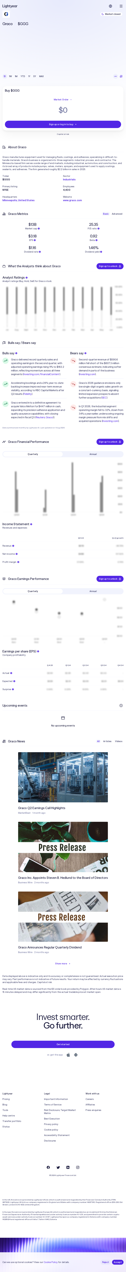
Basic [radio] (106, 213)
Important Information (56, 1099)
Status (6, 1126)
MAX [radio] (41, 76)
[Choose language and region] (110, 6)
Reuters (40, 417)
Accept (118, 1262)
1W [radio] (10, 76)
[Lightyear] (10, 6)
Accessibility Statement (57, 1135)
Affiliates (90, 1104)
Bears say (77, 353)
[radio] (115, 76)
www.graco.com (72, 200)
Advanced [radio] (117, 213)
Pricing (6, 1099)
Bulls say (8, 353)
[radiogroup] (23, 76)
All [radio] (98, 741)
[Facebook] (48, 1167)
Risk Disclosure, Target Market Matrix (60, 1112)
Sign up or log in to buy (61, 124)
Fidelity (28, 393)
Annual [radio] (93, 454)
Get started (63, 1044)
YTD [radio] (23, 76)
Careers (90, 1099)
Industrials (69, 179)
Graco (49, 417)
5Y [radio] (34, 76)
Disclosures (50, 1140)
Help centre (8, 1115)
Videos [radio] (118, 741)
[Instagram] (78, 1167)
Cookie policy (51, 1129)
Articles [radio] (107, 741)
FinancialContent (50, 374)
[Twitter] (58, 1167)
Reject (105, 1262)
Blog (4, 1104)
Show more (61, 963)
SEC (104, 397)
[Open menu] (121, 6)
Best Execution (52, 1118)
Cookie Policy (51, 1262)
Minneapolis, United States (18, 200)
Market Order (61, 99)
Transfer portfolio (11, 1121)
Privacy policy (51, 1124)
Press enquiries (93, 1110)
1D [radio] (5, 76)
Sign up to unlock (108, 266)
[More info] (121, 705)
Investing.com (31, 374)
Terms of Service (52, 1104)
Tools (5, 1110)
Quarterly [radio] (33, 454)
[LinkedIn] (68, 1167)
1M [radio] (16, 76)
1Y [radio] (29, 76)
